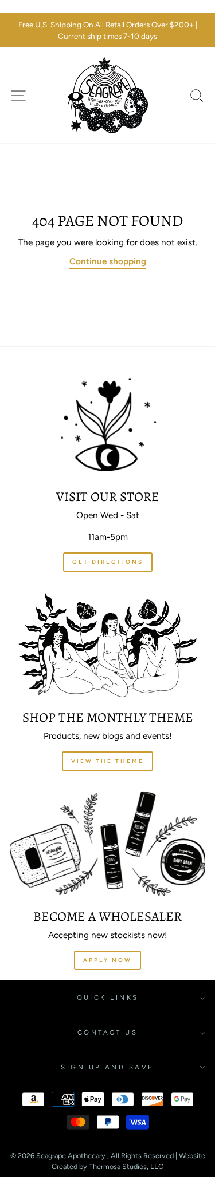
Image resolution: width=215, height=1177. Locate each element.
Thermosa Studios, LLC (126, 1166)
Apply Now (107, 960)
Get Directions (107, 562)
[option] (107, 30)
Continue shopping (107, 261)
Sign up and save (107, 1067)
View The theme (107, 761)
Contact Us (107, 1032)
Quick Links (108, 997)
